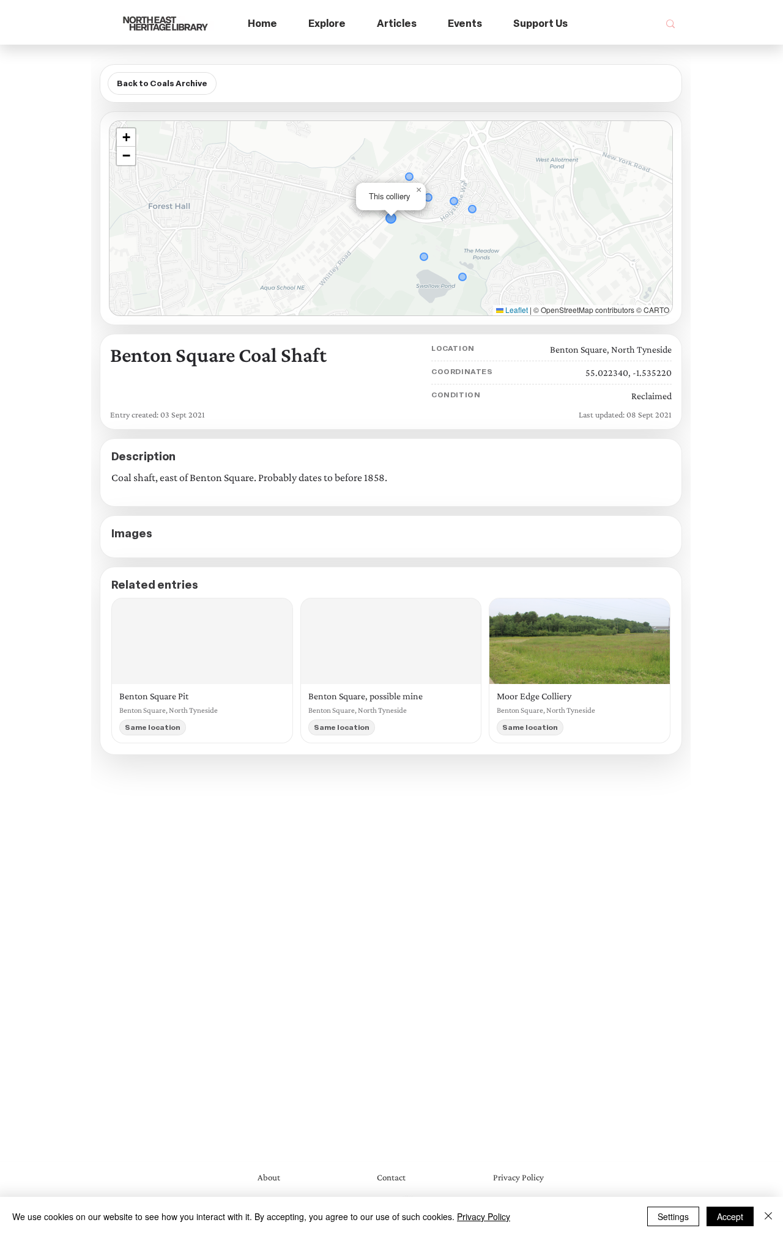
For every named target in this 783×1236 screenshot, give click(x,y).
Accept (730, 1216)
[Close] (768, 1216)
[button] (327, 24)
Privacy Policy (483, 1216)
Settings (673, 1216)
